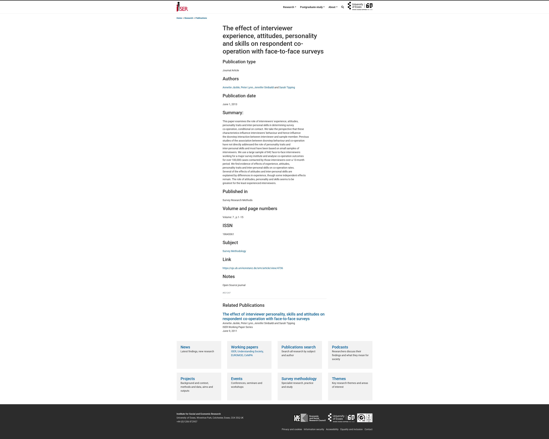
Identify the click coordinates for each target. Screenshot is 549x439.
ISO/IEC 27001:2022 (364, 417)
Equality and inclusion (351, 429)
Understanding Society (250, 351)
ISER (233, 351)
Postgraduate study (311, 7)
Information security (314, 429)
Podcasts (340, 347)
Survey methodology (299, 378)
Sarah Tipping (287, 87)
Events (236, 378)
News (185, 347)
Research (288, 7)
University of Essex (360, 7)
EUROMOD (237, 355)
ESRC (309, 417)
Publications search (299, 347)
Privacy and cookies (292, 429)
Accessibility (332, 429)
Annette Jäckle (231, 87)
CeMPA (248, 355)
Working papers (244, 347)
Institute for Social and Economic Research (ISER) (182, 7)
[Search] (342, 7)
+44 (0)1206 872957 (187, 421)
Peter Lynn (247, 87)
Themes (339, 378)
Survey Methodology (234, 251)
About (332, 7)
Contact (368, 429)
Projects (188, 378)
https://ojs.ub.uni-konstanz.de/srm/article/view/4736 (253, 268)
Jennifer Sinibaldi (264, 87)
